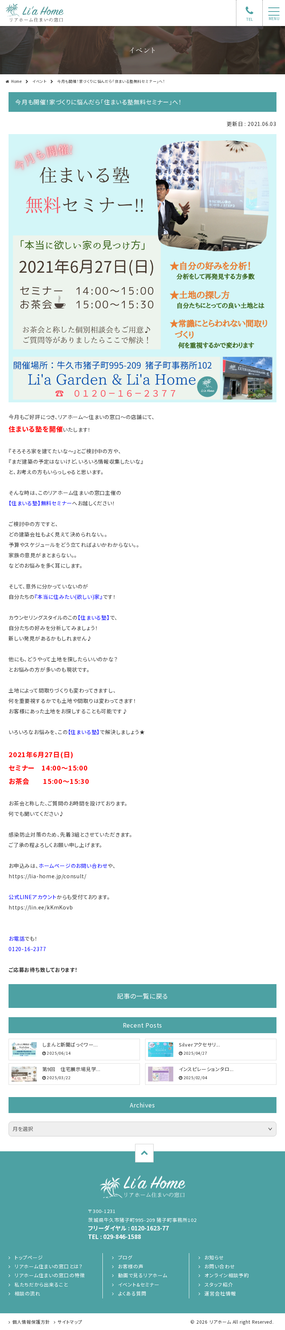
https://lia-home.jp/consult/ (47, 876)
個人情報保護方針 (31, 1321)
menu (274, 18)
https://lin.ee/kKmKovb (41, 907)
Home (16, 81)
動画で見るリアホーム (142, 1275)
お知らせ (214, 1257)
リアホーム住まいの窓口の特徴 (49, 1275)
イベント (39, 81)
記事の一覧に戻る (142, 995)
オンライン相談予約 (226, 1275)
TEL (249, 19)
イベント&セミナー (139, 1284)
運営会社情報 (220, 1293)
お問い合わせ (219, 1266)
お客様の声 (131, 1266)
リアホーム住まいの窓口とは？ (48, 1266)
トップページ (28, 1257)
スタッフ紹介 (218, 1284)
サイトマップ (70, 1321)
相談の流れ (27, 1293)
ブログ (125, 1257)
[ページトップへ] (144, 1153)
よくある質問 (132, 1293)
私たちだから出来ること (41, 1284)
